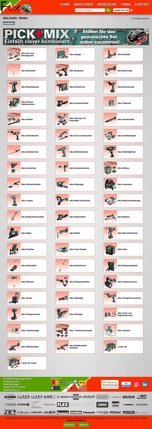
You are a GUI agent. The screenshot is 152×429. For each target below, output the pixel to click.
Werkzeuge (107, 4)
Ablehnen (84, 425)
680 (126, 383)
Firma (126, 4)
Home (65, 4)
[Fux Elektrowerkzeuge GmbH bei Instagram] (136, 384)
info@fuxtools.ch (11, 390)
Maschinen (83, 4)
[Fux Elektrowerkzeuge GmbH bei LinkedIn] (144, 384)
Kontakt (142, 4)
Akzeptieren (69, 425)
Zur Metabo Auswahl (140, 18)
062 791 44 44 (18, 387)
